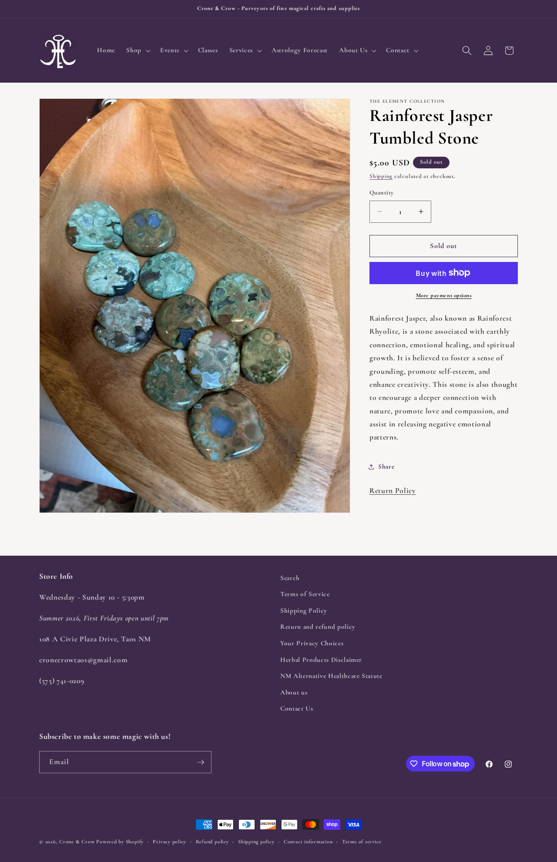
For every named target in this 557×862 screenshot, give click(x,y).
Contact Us (296, 709)
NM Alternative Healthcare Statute (331, 676)
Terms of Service (305, 594)
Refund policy (212, 842)
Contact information (308, 842)
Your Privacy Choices (311, 643)
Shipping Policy (303, 610)
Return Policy (392, 490)
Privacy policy (169, 842)
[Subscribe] (200, 762)
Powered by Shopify (120, 842)
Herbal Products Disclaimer (321, 660)
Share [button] (386, 466)
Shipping (381, 176)
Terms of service (361, 842)
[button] (137, 50)
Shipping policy (256, 842)
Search (290, 578)
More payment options (444, 295)
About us (293, 692)
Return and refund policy (318, 627)
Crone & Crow (76, 842)
